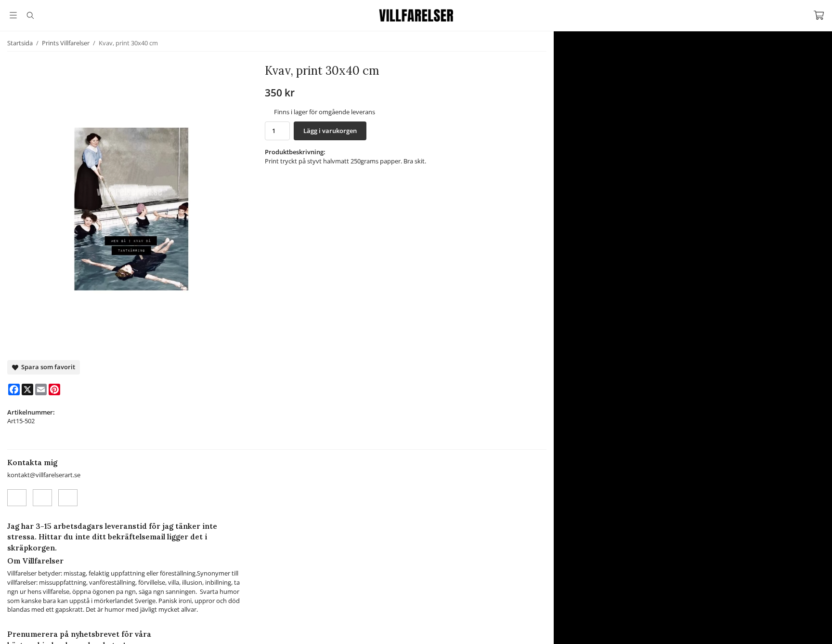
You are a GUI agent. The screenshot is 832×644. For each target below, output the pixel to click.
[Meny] (13, 15)
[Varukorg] (818, 15)
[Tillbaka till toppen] (8, 630)
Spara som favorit (46, 366)
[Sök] (30, 15)
